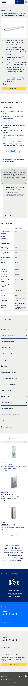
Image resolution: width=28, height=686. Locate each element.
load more (14, 535)
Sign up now (14, 665)
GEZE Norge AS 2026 (5, 679)
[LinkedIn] (23, 676)
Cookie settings (4, 682)
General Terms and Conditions (7, 681)
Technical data (21, 103)
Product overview (7, 103)
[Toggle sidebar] (21, 2)
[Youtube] (25, 676)
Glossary (10, 682)
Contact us (14, 88)
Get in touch (5, 647)
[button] (6, 215)
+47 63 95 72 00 (9, 614)
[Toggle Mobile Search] (17, 2)
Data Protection (18, 681)
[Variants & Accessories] (14, 442)
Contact (4, 635)
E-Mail (21, 560)
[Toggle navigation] (26, 2)
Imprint (14, 682)
